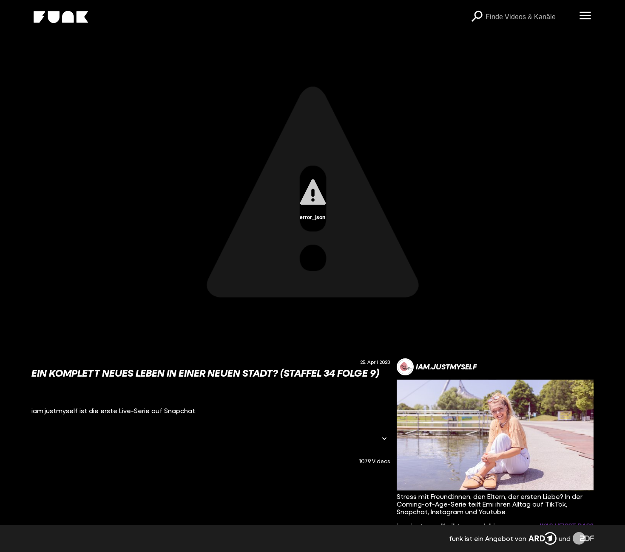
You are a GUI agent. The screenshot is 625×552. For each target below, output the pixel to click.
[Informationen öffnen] (384, 439)
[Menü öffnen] (585, 16)
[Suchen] (477, 17)
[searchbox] (530, 17)
